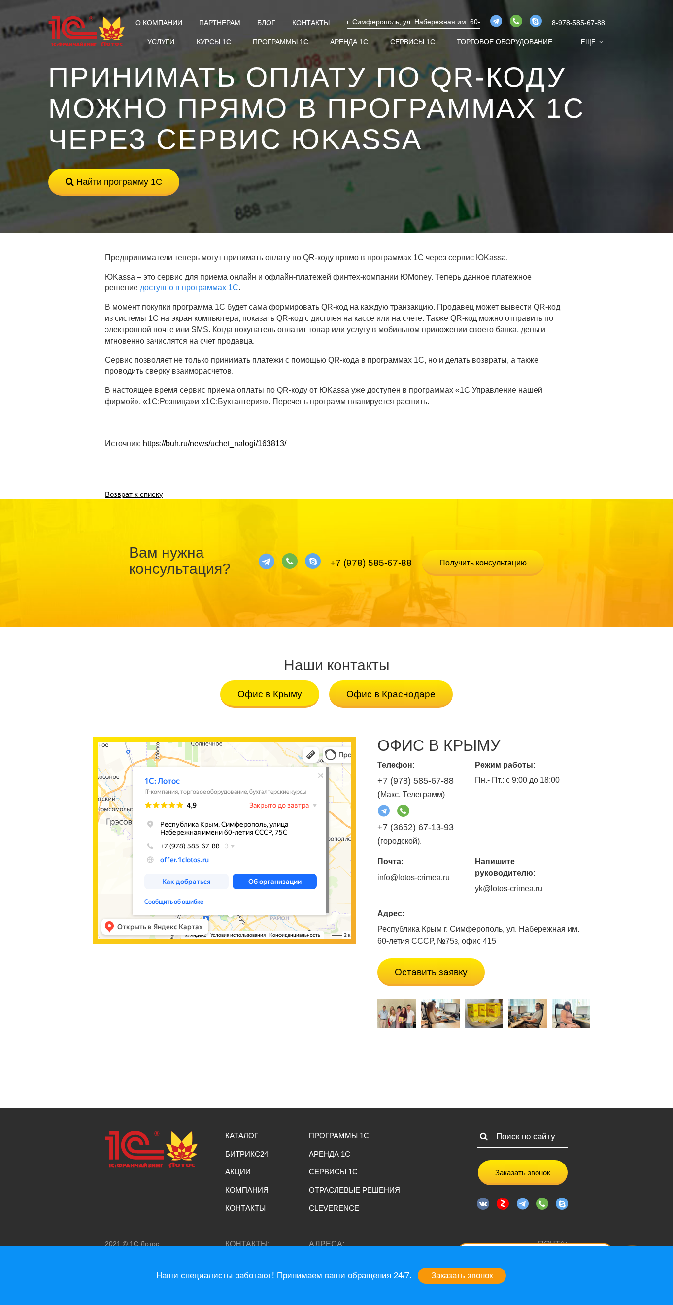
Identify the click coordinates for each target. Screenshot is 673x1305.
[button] (592, 42)
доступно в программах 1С (189, 287)
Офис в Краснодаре (391, 694)
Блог (266, 23)
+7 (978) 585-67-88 (371, 563)
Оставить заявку (431, 972)
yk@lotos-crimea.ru (508, 888)
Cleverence (334, 1208)
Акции (238, 1171)
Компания (247, 1190)
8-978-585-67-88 (578, 23)
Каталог (241, 1135)
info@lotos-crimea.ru (413, 877)
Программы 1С (280, 42)
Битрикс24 (246, 1154)
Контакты (311, 23)
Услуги (160, 42)
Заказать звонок (522, 1172)
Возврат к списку (134, 494)
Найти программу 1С (118, 182)
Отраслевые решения (354, 1190)
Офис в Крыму (269, 694)
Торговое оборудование (504, 42)
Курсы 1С (214, 42)
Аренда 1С (349, 42)
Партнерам (219, 23)
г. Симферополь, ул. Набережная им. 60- (413, 22)
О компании (158, 23)
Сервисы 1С (412, 42)
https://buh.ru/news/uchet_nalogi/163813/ (214, 443)
